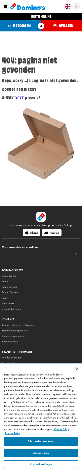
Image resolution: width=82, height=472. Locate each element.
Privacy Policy (12, 433)
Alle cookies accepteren (41, 441)
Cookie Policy (61, 429)
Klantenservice (10, 341)
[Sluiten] (77, 368)
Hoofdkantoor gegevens (15, 330)
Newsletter (8, 303)
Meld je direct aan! (12, 357)
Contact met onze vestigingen (18, 325)
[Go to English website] (68, 6)
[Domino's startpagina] (27, 6)
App (4, 298)
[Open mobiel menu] (6, 6)
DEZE (19, 98)
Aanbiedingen (10, 287)
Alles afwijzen (41, 453)
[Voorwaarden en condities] (76, 254)
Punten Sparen (10, 292)
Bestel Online (9, 276)
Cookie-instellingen (41, 464)
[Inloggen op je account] (76, 6)
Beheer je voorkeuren (13, 336)
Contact (8, 319)
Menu (5, 281)
